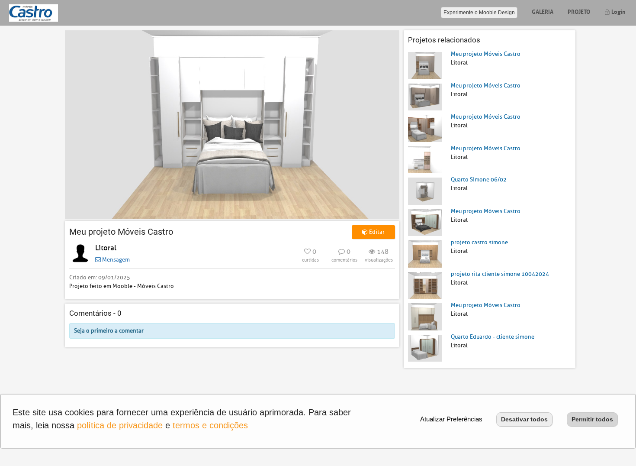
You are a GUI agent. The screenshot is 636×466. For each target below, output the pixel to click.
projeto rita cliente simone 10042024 (500, 274)
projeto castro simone (479, 242)
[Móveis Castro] (33, 13)
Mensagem (115, 259)
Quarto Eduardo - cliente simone (492, 336)
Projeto (579, 11)
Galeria (542, 11)
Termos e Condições (210, 425)
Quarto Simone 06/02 (479, 179)
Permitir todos (592, 419)
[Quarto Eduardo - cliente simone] (425, 347)
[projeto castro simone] (425, 253)
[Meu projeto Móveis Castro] (425, 65)
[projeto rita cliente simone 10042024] (425, 284)
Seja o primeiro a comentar (109, 330)
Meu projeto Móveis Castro (485, 54)
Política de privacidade (120, 425)
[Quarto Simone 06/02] (425, 190)
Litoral (105, 247)
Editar (376, 232)
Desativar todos (524, 419)
